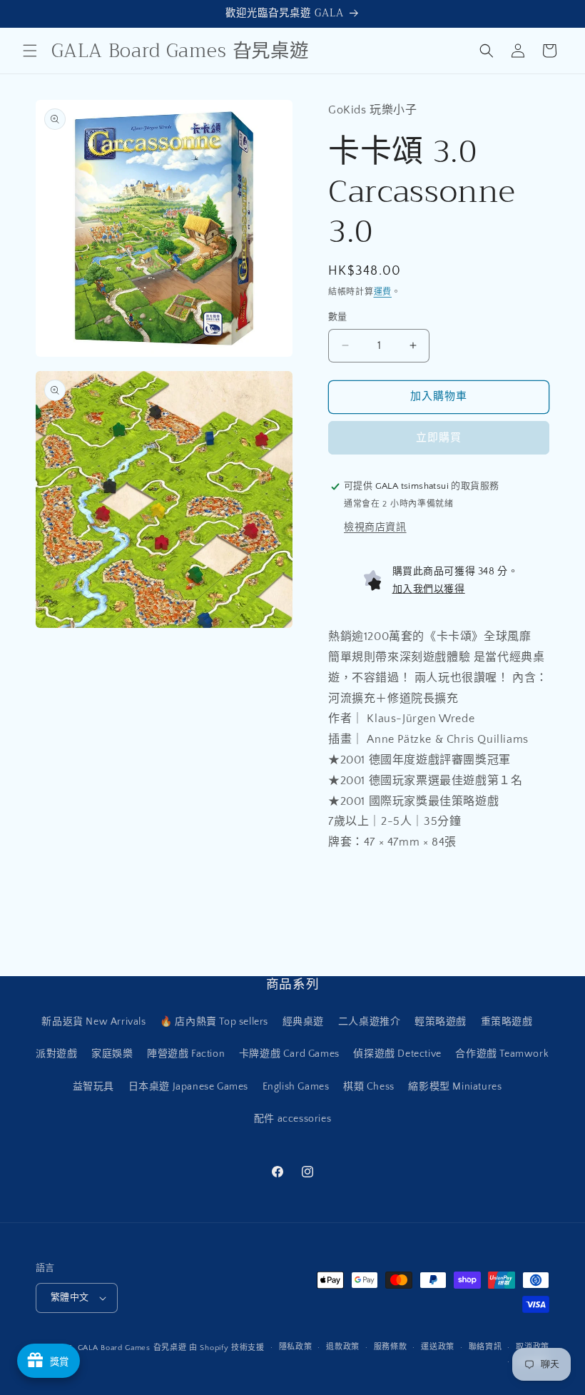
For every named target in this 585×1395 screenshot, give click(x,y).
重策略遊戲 (507, 1022)
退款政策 (343, 1347)
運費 (383, 292)
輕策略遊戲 (440, 1022)
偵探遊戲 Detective (397, 1054)
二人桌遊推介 (369, 1022)
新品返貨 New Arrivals (93, 1022)
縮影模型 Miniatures (455, 1086)
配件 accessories (292, 1119)
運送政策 (437, 1347)
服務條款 (390, 1347)
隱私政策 (295, 1347)
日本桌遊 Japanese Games (188, 1086)
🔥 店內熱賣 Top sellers (214, 1022)
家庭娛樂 (112, 1054)
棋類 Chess (369, 1086)
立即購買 (439, 438)
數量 (337, 317)
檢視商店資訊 (375, 527)
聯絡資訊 (485, 1347)
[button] (30, 50)
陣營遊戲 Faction (186, 1054)
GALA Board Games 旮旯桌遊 (132, 1348)
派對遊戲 (56, 1054)
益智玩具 (93, 1086)
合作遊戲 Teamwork (502, 1054)
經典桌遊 (303, 1022)
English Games (296, 1086)
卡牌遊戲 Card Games (289, 1054)
